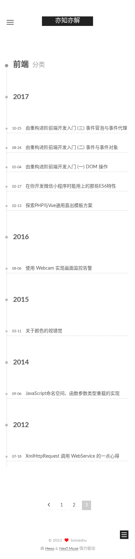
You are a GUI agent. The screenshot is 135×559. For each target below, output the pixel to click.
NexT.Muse (68, 548)
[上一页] (49, 505)
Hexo (49, 548)
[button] (10, 22)
